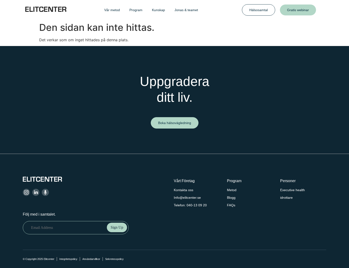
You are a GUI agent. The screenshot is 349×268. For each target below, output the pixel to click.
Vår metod (112, 10)
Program (135, 10)
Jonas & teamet (186, 10)
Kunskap (158, 10)
